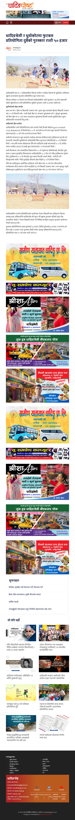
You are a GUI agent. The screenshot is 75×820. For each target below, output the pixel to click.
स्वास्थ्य (11, 773)
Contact (41, 794)
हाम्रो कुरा (36, 795)
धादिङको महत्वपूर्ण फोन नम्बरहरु (57, 796)
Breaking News (14, 764)
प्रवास (44, 764)
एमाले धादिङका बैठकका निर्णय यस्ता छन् (52, 736)
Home (32, 794)
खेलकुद (12, 766)
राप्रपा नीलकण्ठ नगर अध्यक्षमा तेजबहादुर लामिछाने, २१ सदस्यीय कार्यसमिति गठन (52, 647)
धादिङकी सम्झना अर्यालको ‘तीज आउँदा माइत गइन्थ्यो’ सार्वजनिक (52, 677)
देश (43, 772)
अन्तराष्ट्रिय (45, 759)
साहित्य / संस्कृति (14, 770)
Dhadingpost (17, 48)
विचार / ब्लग (46, 761)
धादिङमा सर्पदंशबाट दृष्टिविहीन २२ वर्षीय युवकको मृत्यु (20, 677)
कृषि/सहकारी (46, 766)
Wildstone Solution (46, 814)
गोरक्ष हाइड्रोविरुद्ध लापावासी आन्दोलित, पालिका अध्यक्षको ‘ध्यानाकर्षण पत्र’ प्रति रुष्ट (18, 737)
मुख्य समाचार (13, 759)
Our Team (50, 795)
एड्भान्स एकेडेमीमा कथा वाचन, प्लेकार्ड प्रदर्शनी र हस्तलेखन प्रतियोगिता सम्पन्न (51, 706)
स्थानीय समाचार (14, 762)
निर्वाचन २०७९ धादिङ (64, 796)
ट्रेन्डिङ (59, 23)
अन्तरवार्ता (45, 770)
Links (46, 794)
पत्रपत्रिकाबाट (13, 768)
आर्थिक (44, 768)
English (65, 23)
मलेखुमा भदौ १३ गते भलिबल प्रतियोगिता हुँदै (18, 705)
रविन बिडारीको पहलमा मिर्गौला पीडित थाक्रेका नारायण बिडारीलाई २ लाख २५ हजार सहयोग (20, 647)
